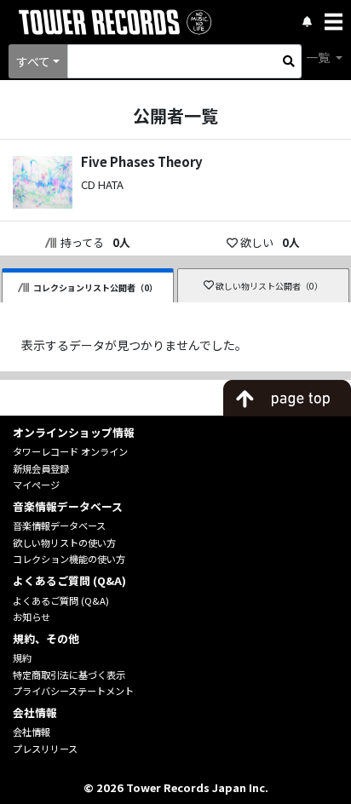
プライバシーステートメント (73, 691)
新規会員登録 (41, 468)
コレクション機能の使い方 (69, 559)
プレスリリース (45, 748)
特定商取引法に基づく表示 (69, 674)
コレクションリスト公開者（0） (95, 287)
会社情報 (31, 731)
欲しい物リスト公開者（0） (269, 285)
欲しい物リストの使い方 (64, 542)
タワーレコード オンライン (70, 451)
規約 (22, 657)
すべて (33, 61)
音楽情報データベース (59, 525)
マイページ (36, 484)
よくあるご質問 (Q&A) (61, 600)
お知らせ (31, 616)
